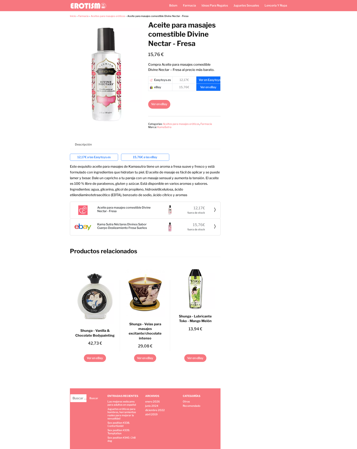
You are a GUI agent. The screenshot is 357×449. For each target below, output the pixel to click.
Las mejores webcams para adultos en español (121, 403)
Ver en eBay (159, 104)
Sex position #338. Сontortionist (118, 424)
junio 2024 (151, 405)
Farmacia (189, 5)
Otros (186, 401)
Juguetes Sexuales (246, 5)
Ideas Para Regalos (215, 5)
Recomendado (191, 405)
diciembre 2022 (155, 410)
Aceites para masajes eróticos (108, 16)
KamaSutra (164, 127)
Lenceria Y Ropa (276, 5)
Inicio (73, 16)
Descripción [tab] (83, 144)
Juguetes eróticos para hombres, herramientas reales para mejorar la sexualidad (121, 413)
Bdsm (173, 5)
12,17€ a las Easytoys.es (94, 157)
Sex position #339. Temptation (118, 432)
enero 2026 (152, 401)
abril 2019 (151, 414)
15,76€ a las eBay (145, 157)
